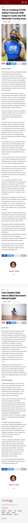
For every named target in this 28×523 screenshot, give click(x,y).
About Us (16, 514)
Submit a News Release (7, 514)
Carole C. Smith (6, 21)
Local (15, 510)
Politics (3, 512)
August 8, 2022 (16, 21)
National (20, 510)
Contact (13, 512)
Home (3, 7)
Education (7, 7)
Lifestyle (10, 510)
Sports (8, 512)
